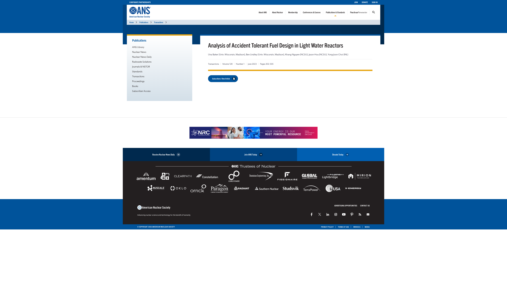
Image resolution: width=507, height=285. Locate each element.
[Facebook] (311, 214)
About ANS (263, 12)
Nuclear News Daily (142, 56)
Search (374, 12)
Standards (137, 71)
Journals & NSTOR (141, 66)
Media (367, 227)
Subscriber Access (141, 90)
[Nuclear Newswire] (360, 214)
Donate (365, 2)
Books (135, 85)
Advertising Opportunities (345, 205)
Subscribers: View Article (221, 78)
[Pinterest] (352, 214)
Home (131, 22)
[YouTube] (344, 214)
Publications (143, 22)
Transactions (158, 22)
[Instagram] (335, 214)
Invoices (356, 227)
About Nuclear (277, 12)
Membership (293, 12)
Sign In (375, 2)
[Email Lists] (368, 214)
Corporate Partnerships (140, 2)
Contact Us (365, 205)
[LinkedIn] (327, 214)
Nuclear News (139, 51)
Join (356, 2)
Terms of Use (343, 227)
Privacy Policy (327, 227)
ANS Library (138, 46)
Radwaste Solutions (141, 61)
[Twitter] (319, 214)
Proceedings (138, 81)
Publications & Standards (335, 12)
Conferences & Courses (312, 12)
